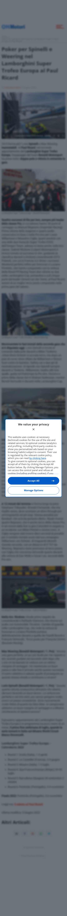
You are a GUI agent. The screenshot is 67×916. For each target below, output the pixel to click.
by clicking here (37, 458)
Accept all (33, 480)
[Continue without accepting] (33, 429)
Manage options (33, 490)
